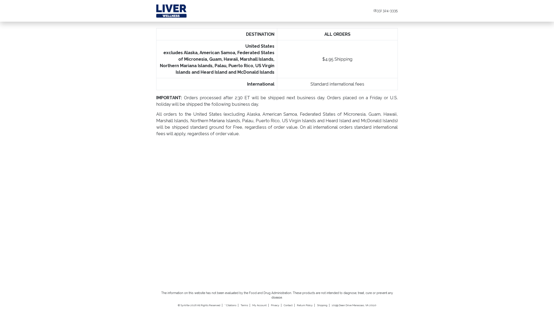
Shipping (322, 305)
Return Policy (305, 305)
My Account (259, 305)
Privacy (275, 305)
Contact (288, 305)
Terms (244, 305)
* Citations (230, 305)
